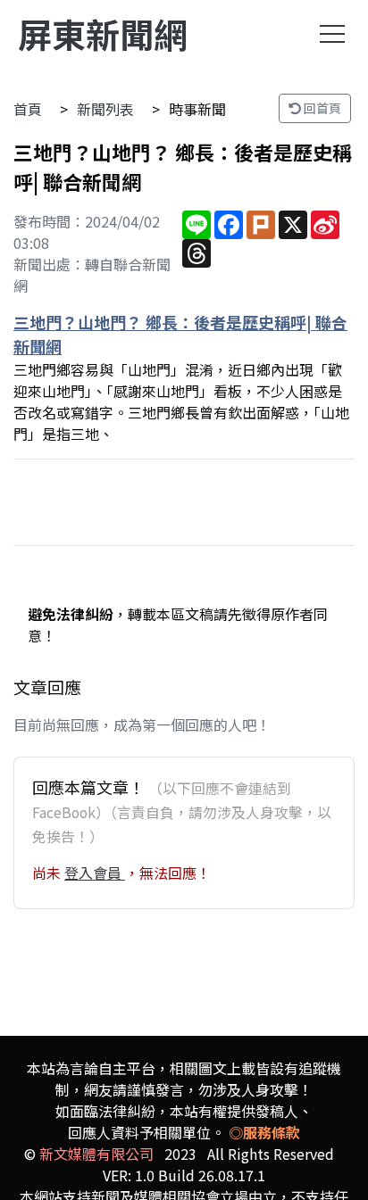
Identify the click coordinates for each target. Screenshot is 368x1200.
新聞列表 (105, 109)
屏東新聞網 (103, 33)
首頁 (27, 109)
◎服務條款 (264, 1132)
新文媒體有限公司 (96, 1153)
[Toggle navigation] (332, 34)
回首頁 (321, 108)
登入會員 (94, 872)
